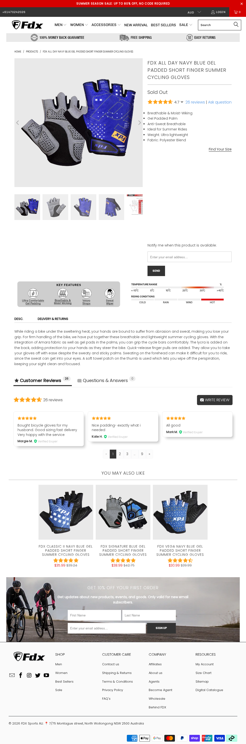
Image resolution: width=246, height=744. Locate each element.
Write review (216, 400)
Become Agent (160, 690)
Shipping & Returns (117, 673)
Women (61, 673)
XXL (198, 188)
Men (58, 664)
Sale (58, 690)
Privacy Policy (112, 690)
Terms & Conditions (117, 681)
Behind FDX (157, 707)
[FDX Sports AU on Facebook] (20, 676)
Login (221, 12)
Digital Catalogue (209, 690)
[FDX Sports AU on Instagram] (29, 676)
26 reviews (195, 102)
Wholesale (157, 698)
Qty (150, 201)
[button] (61, 25)
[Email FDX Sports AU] (12, 676)
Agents (154, 681)
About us (155, 673)
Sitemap (202, 681)
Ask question (220, 102)
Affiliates (155, 664)
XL (187, 188)
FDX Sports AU (32, 723)
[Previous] (18, 122)
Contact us (110, 664)
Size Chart (203, 673)
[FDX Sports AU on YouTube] (46, 676)
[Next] (139, 122)
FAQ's (106, 698)
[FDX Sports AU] (27, 25)
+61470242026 (13, 12)
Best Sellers (64, 681)
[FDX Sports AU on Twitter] (38, 676)
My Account (205, 664)
